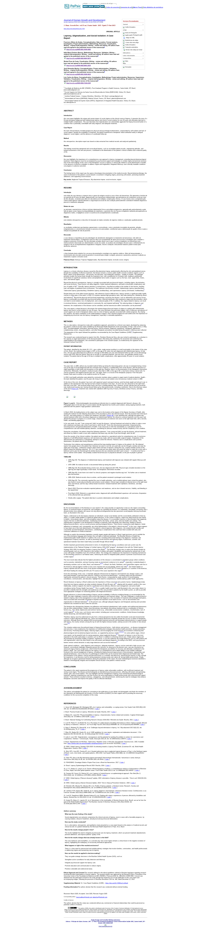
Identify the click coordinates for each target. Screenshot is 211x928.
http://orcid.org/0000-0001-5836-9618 (78, 74)
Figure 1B (110, 415)
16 (127, 565)
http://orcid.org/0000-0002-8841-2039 (78, 65)
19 (115, 583)
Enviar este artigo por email (134, 50)
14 (100, 563)
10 (105, 548)
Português (134, 33)
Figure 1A (75, 389)
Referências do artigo (131, 40)
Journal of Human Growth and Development (84, 20)
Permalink (128, 67)
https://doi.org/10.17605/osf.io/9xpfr (116, 883)
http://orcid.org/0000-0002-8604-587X (78, 58)
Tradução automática (131, 47)
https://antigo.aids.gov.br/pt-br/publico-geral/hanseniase (85, 743)
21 (73, 611)
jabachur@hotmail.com (100, 897)
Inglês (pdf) (128, 35)
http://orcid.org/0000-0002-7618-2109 (78, 83)
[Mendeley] (124, 61)
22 (116, 634)
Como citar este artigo (132, 42)
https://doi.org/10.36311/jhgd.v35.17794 (74, 28)
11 (124, 561)
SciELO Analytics (130, 27)
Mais (126, 61)
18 (122, 569)
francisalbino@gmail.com (84, 897)
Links (97, 709)
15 (102, 563)
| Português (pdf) (137, 35)
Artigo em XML (130, 37)
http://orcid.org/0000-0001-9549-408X (78, 49)
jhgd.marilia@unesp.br (105, 926)
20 (87, 600)
